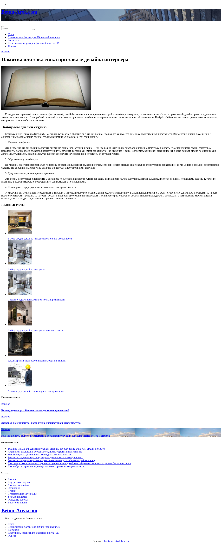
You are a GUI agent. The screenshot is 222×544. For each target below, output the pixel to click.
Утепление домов (17, 496)
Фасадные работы (18, 499)
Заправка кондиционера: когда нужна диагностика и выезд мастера (41, 423)
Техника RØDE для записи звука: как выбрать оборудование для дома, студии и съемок (56, 448)
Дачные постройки (18, 485)
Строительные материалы (22, 493)
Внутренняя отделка (19, 482)
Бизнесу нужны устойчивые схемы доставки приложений (35, 410)
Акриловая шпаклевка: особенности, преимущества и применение (45, 451)
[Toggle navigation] (2, 26)
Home (11, 34)
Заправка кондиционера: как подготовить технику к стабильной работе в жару (51, 460)
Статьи (12, 490)
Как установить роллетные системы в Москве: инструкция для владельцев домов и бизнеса (55, 435)
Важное (5, 51)
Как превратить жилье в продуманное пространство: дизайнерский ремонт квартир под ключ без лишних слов (69, 463)
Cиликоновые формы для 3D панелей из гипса (34, 37)
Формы (12, 46)
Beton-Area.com (19, 12)
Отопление (14, 488)
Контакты (13, 40)
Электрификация (17, 502)
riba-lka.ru (108, 541)
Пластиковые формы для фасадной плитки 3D (33, 43)
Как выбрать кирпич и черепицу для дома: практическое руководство (46, 466)
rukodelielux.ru (122, 541)
